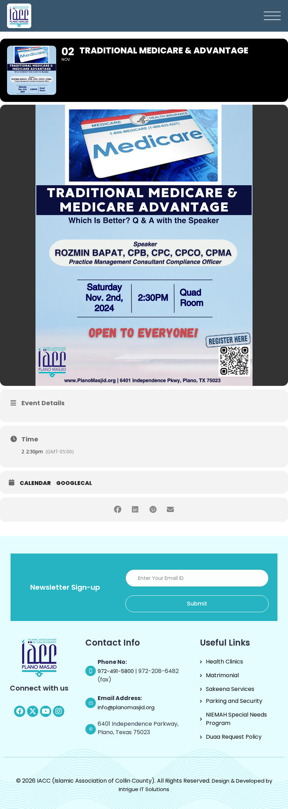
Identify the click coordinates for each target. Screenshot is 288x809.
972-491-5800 (116, 671)
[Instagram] (58, 711)
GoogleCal (74, 483)
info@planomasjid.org (126, 707)
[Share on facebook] (117, 509)
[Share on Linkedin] (135, 509)
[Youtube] (45, 711)
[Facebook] (19, 711)
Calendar (35, 483)
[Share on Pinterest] (153, 509)
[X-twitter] (32, 711)
